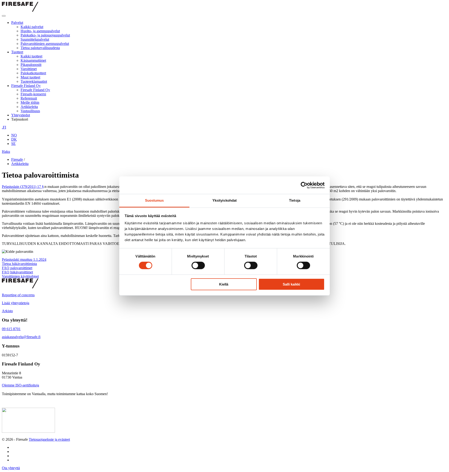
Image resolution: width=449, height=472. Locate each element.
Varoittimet (29, 69)
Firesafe (17, 159)
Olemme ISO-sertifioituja (20, 385)
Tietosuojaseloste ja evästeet (49, 439)
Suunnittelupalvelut (35, 39)
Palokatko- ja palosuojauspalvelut (45, 35)
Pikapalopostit (31, 65)
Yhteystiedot (20, 115)
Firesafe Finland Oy (26, 86)
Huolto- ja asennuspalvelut (40, 31)
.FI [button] (4, 127)
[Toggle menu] (4, 16)
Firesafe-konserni (33, 94)
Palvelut (17, 23)
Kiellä (223, 284)
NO (14, 135)
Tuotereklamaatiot (34, 81)
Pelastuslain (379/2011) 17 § (23, 187)
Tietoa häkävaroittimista (19, 264)
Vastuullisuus (30, 111)
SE (13, 144)
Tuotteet (17, 52)
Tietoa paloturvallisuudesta (40, 48)
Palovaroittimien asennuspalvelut (45, 44)
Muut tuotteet (30, 77)
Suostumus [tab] (154, 200)
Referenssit (29, 98)
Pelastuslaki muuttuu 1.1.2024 (24, 259)
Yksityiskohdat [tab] (224, 200)
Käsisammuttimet (33, 60)
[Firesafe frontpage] (20, 10)
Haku (6, 152)
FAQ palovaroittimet (17, 268)
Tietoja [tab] (294, 200)
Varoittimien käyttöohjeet (20, 276)
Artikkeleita (29, 107)
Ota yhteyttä (11, 468)
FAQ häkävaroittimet (17, 272)
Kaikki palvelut (32, 27)
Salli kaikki (291, 284)
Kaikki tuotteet (31, 56)
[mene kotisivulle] (20, 287)
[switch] (198, 265)
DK (14, 139)
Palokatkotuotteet (33, 73)
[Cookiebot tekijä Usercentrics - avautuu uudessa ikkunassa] (304, 185)
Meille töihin (30, 102)
